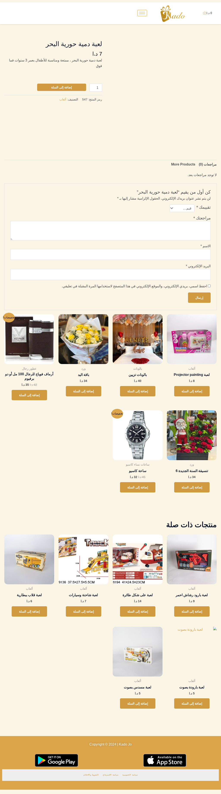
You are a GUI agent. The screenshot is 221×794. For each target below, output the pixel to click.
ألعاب (62, 99)
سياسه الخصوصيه (129, 775)
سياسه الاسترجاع (110, 775)
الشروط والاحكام (91, 775)
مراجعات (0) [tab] (208, 164)
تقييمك (203, 207)
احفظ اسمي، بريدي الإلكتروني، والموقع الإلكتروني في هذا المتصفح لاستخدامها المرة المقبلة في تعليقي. (134, 286)
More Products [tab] (183, 164)
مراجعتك (202, 218)
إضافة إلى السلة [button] (192, 391)
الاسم (205, 246)
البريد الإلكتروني (198, 266)
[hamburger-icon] (142, 13)
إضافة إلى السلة (61, 87)
